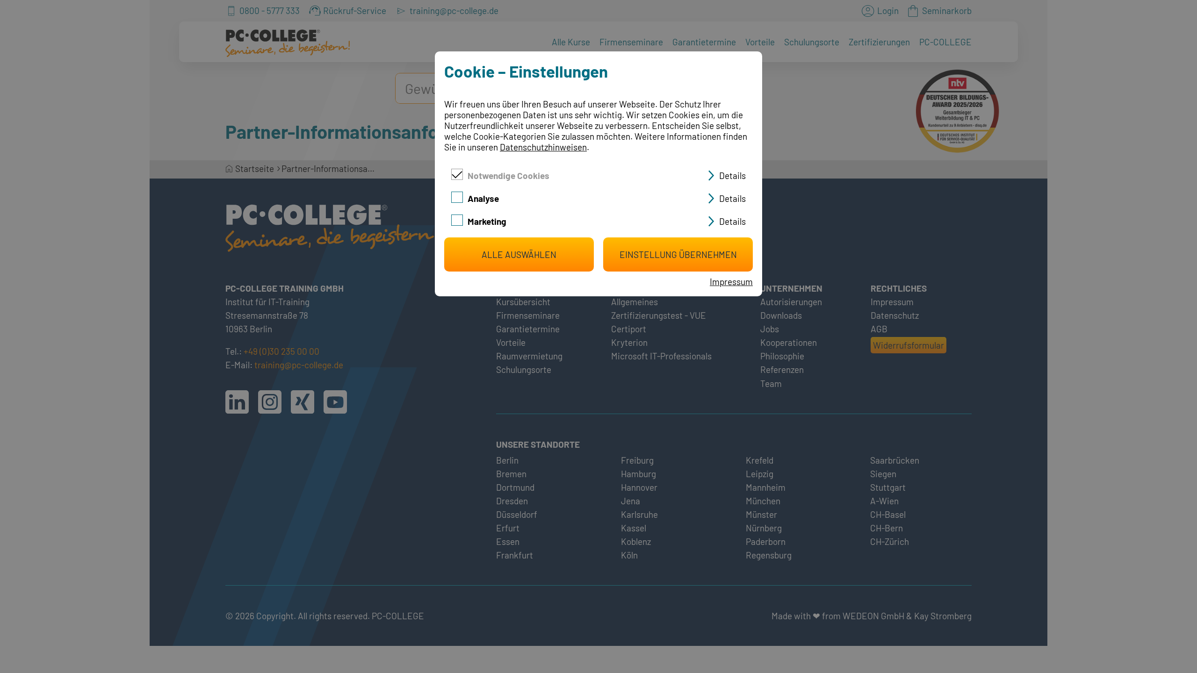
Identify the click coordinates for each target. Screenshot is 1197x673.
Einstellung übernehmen (678, 254)
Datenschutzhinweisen (543, 147)
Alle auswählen (519, 254)
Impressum (731, 281)
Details (732, 175)
